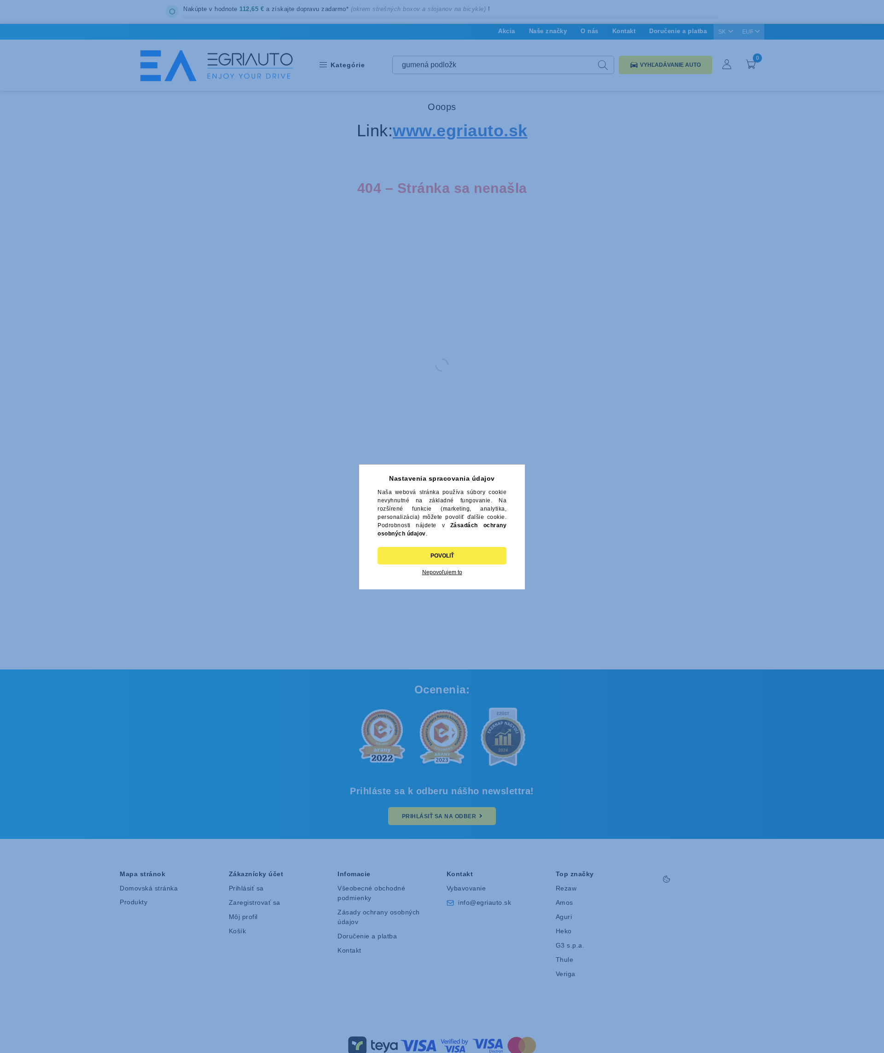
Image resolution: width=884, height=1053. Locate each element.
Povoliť (442, 556)
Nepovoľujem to (442, 572)
